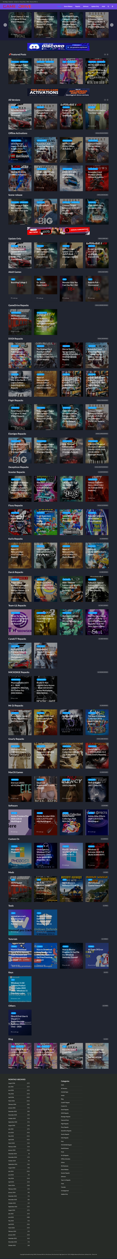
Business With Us (34, 1)
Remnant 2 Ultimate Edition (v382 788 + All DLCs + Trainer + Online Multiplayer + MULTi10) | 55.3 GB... (20, 487)
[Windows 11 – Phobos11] (20, 855)
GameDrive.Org (29, 1254)
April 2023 (11, 1224)
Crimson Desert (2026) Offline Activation (94, 146)
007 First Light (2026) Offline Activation (68, 146)
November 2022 (12, 1242)
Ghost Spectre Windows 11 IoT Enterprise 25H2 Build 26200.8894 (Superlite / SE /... (44, 854)
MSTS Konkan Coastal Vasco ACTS (96, 884)
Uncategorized (65, 1190)
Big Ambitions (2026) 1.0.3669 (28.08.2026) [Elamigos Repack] (20, 448)
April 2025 (11, 1139)
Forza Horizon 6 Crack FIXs (69, 1050)
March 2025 (11, 1143)
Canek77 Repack (15, 646)
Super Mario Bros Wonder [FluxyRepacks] (69, 518)
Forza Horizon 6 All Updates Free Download (19, 113)
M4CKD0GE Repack (16, 679)
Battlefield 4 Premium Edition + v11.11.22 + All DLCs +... (45, 653)
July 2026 (10, 1086)
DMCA (27, 1)
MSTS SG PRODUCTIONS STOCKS (43, 885)
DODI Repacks (15, 346)
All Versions (15, 107)
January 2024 (12, 1192)
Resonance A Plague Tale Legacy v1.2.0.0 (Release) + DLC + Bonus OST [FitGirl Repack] (19, 21)
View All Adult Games (103, 271)
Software (85, 6)
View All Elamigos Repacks (102, 433)
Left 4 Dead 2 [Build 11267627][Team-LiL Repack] (45, 618)
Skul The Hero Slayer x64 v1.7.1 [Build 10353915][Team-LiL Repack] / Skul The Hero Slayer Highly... (97, 621)
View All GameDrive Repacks (101, 305)
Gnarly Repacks (15, 746)
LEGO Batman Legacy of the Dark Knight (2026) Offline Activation (19, 148)
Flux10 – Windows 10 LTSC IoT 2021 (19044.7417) (70, 852)
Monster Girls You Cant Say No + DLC (70, 283)
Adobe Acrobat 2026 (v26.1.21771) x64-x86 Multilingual (46, 818)
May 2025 (11, 1136)
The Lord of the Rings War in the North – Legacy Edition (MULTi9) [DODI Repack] (20, 382)
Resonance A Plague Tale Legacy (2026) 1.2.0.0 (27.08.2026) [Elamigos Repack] (45, 448)
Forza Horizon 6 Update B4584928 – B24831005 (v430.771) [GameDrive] (19, 254)
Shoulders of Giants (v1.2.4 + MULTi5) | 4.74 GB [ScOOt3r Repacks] (45, 486)
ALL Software (105, 805)
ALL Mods (106, 872)
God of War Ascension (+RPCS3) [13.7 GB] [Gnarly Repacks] (45, 753)
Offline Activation (16, 140)
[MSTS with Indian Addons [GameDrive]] (20, 322)
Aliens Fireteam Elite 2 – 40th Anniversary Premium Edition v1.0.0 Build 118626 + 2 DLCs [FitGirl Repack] (97, 23)
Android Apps (64, 1092)
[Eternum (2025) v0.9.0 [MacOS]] (20, 789)
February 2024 (12, 1189)
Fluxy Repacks (15, 512)
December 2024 (12, 1153)
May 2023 (11, 1221)
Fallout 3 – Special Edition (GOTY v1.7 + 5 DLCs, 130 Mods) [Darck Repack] (97, 586)
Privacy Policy (23, 1)
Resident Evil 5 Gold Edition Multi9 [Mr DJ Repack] (45, 718)
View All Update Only (103, 238)
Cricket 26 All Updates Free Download (68, 113)
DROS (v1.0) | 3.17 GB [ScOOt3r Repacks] (70, 485)
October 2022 (12, 1245)
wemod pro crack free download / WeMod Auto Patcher (18, 920)
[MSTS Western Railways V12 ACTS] (71, 889)
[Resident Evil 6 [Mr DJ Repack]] (71, 722)
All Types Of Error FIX (95, 950)
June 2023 (11, 1217)
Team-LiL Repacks (15, 612)
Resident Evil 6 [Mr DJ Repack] (70, 717)
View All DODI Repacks (103, 338)
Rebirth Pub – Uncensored (94, 283)
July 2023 (10, 1213)
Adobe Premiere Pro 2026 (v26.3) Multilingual (19, 818)
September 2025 (12, 1122)
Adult (103, 6)
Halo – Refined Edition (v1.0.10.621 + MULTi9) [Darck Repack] (71, 586)
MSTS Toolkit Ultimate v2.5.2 (17, 884)
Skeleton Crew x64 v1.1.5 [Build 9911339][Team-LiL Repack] (70, 620)
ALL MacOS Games (104, 772)
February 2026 (12, 1104)
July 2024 (11, 1171)
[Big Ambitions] (45, 211)
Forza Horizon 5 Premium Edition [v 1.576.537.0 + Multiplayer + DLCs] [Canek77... (19, 654)
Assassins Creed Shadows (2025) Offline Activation (96, 174)
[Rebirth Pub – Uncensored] (97, 289)
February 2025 (12, 1146)
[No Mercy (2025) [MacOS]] (71, 789)
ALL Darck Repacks (104, 572)
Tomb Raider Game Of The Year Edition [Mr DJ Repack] (19, 718)
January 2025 (11, 1150)
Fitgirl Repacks (15, 407)
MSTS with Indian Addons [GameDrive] (20, 317)
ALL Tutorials (105, 939)
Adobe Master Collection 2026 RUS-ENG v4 (69, 818)
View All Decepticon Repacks (101, 467)
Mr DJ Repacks (15, 713)
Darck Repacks (15, 579)
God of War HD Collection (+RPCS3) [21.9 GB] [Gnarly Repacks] (71, 753)
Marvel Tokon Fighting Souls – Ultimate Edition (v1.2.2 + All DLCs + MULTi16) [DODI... (19, 354)
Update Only (95, 6)
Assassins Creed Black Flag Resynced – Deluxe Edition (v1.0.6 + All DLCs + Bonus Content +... (96, 354)
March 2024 (11, 1185)
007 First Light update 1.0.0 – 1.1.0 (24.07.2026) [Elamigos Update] (70, 253)
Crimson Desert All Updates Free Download (45, 113)
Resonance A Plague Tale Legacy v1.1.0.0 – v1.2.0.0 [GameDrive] (45, 253)
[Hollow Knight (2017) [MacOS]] (97, 789)
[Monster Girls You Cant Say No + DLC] (71, 289)
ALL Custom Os (104, 838)
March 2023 (11, 1228)
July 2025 (10, 1129)
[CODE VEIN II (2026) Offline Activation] (45, 178)
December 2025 (12, 1111)
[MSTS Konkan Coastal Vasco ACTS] (97, 889)
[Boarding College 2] (20, 285)
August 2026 (11, 1083)
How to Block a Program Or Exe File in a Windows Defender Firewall (70, 953)
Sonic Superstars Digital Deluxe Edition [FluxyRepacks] (44, 520)
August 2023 (11, 1210)
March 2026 (11, 1101)
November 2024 (12, 1157)
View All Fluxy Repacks (103, 505)
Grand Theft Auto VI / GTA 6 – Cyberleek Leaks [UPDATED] (45, 1052)
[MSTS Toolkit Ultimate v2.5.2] (20, 889)
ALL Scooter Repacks (103, 472)
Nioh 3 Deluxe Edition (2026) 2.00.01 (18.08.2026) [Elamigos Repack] (71, 448)
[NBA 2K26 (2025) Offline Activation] (20, 178)
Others (13, 1013)
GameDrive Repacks (16, 312)
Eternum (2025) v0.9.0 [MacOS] (17, 784)
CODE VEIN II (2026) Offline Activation (45, 173)
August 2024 (11, 1168)
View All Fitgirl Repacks (102, 400)
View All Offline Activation (102, 133)
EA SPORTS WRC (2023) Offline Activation (69, 174)
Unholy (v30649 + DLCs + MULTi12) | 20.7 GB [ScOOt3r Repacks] (95, 486)
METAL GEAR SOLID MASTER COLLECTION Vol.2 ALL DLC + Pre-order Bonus (96, 70)
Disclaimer (10, 1)
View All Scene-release (102, 194)
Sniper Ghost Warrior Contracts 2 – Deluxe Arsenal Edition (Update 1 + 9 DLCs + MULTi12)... (20, 587)
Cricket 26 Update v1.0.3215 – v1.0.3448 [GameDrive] (96, 253)
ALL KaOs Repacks (104, 538)
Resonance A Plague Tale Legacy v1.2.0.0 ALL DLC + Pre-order (19, 67)
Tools (13, 913)
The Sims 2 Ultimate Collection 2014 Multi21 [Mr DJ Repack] (96, 720)
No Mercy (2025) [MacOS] (69, 784)
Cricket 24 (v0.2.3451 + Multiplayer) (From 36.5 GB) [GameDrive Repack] (46, 321)
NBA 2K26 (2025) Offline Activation (19, 173)
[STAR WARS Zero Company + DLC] (97, 211)
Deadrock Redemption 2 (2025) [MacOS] (46, 785)
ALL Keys (106, 972)
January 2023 (11, 1235)
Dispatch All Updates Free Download (97, 111)
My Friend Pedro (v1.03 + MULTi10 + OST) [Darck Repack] (45, 585)
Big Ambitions (43, 205)
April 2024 (11, 1182)
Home (59, 6)
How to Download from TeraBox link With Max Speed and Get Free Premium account (45, 954)
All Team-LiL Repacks (103, 605)
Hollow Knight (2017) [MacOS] (94, 784)
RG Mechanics (64, 1166)
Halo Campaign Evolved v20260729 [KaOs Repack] (45, 552)
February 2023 (12, 1231)
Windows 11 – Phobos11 (17, 850)
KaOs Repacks (15, 546)
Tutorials (14, 946)
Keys (13, 979)
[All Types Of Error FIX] (97, 955)
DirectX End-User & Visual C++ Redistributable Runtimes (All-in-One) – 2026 (19, 1021)
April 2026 (11, 1097)
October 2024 (12, 1161)
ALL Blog (106, 1039)
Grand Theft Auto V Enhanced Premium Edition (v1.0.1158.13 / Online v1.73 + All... (70, 382)
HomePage (5, 1)
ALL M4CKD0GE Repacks (103, 672)
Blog (64, 61)
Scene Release (68, 6)
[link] (58, 231)
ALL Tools (105, 905)
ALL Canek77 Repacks (103, 638)
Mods (13, 879)
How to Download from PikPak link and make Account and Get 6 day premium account (20, 954)
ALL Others (105, 1005)
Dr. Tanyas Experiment (42, 283)
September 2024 (12, 1164)
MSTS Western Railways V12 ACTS (70, 884)
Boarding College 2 (19, 282)
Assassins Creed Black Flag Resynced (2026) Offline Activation (45, 148)
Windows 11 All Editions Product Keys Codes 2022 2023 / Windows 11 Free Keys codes (19, 988)
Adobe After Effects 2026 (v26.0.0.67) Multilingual (96, 818)
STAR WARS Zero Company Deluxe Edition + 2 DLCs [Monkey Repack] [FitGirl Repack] (44, 21)
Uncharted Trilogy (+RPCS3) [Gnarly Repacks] (18, 752)
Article (62, 1095)
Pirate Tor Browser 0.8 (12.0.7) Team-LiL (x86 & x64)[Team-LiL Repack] (20, 620)
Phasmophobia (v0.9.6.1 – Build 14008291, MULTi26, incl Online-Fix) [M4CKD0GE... (20, 688)
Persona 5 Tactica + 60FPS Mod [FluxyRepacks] (19, 518)
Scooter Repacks (16, 479)
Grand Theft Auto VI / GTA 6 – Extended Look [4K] (71, 67)
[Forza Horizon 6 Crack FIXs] (71, 1056)
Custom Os (14, 846)
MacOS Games (15, 779)
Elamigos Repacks (16, 441)
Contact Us (16, 1)
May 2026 (11, 1094)
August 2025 (11, 1125)
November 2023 (12, 1199)
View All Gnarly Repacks (102, 738)
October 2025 (12, 1118)
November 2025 (12, 1115)
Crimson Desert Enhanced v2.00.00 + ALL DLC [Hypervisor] (45, 69)
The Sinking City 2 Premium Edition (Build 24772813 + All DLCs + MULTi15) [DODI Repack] (45, 354)
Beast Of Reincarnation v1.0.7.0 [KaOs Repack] (17, 553)
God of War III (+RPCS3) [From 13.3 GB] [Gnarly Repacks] (97, 752)
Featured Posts (24, 61)
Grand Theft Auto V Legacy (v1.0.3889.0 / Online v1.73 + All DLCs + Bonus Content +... (96, 382)
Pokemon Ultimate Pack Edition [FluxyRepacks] (96, 518)
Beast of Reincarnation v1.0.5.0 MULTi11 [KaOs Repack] (69, 553)
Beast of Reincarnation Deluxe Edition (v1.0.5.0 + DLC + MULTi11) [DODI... (44, 382)
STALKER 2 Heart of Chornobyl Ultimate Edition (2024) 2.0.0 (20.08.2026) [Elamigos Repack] (96, 449)
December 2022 (12, 1238)
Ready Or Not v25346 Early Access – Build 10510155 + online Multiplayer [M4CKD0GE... (45, 688)
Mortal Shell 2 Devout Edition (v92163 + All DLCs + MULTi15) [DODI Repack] (71, 354)
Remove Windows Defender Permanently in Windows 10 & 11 (44, 920)
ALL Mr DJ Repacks (104, 705)
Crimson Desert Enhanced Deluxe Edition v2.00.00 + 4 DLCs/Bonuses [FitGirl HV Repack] (70, 21)
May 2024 (11, 1178)
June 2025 (11, 1132)
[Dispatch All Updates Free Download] (97, 116)
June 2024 (11, 1175)
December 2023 (12, 1196)
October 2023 (12, 1203)
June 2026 (11, 1090)
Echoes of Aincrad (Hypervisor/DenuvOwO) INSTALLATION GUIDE (96, 1054)
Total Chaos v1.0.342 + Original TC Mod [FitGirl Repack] (20, 413)
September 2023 (12, 1206)
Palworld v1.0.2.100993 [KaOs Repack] (97, 552)
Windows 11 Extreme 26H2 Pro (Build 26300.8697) (96, 852)
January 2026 (11, 1108)
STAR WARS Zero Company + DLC (95, 206)
